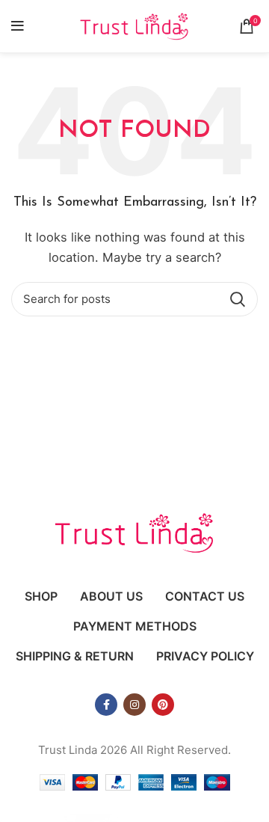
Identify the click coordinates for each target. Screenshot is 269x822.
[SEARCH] (237, 299)
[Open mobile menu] (17, 26)
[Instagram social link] (134, 704)
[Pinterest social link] (163, 704)
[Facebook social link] (106, 704)
